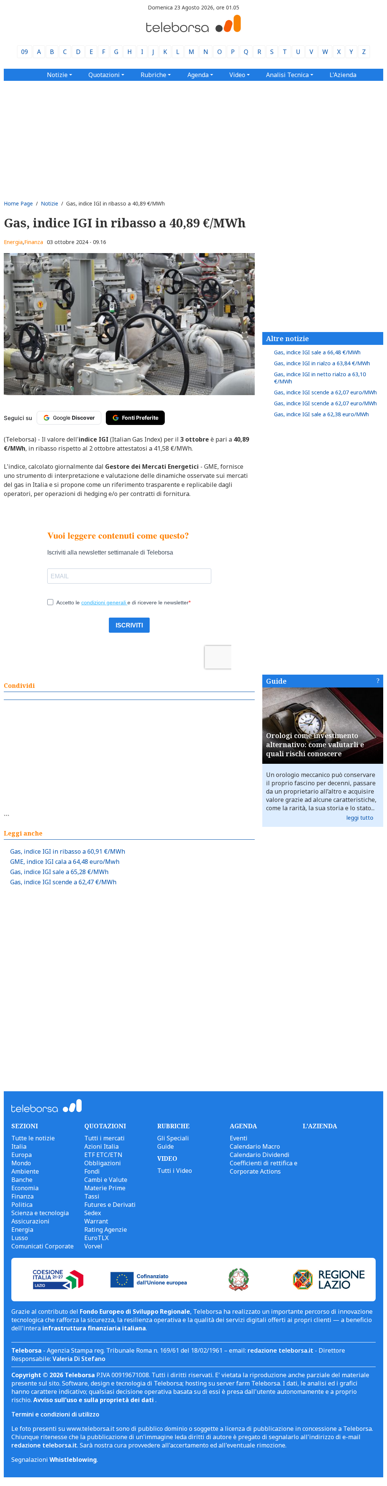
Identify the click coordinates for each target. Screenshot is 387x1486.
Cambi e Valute (105, 1180)
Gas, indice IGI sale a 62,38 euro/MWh (321, 414)
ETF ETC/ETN (103, 1155)
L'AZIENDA (320, 1126)
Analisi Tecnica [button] (287, 75)
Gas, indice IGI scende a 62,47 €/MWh (63, 882)
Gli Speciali (173, 1138)
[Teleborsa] (193, 30)
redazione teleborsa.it (280, 1350)
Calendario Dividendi (259, 1155)
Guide (276, 681)
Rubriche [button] (153, 75)
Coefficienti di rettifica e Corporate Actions (263, 1167)
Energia (13, 242)
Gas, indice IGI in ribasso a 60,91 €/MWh (67, 851)
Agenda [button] (198, 75)
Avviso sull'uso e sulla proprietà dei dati (94, 1400)
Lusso (19, 1238)
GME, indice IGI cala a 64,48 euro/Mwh (64, 861)
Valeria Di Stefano (79, 1359)
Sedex (92, 1213)
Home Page (18, 203)
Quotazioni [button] (104, 75)
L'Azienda (343, 75)
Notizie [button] (57, 75)
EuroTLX (96, 1238)
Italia (18, 1146)
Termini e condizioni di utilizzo (55, 1414)
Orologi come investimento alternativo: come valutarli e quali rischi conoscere (315, 744)
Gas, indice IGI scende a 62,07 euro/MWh (325, 392)
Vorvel (93, 1246)
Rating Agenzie (105, 1229)
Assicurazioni (30, 1221)
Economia (25, 1188)
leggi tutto (360, 817)
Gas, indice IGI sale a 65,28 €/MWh (59, 872)
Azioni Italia (101, 1146)
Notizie (49, 203)
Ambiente (25, 1171)
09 (24, 52)
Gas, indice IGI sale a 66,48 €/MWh (317, 352)
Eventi (239, 1138)
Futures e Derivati (110, 1204)
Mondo (21, 1163)
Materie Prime (104, 1188)
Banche (22, 1180)
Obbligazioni (102, 1163)
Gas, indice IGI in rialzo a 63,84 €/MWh (322, 363)
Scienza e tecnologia (40, 1213)
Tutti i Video (174, 1170)
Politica (22, 1204)
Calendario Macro (255, 1146)
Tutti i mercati (104, 1138)
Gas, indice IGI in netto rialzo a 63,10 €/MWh (320, 378)
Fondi (92, 1171)
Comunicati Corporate (42, 1246)
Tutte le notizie (33, 1138)
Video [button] (237, 75)
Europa (21, 1155)
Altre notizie (287, 338)
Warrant (96, 1221)
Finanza (33, 242)
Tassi (91, 1196)
